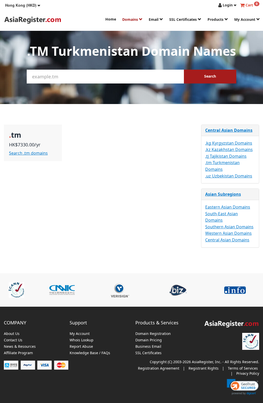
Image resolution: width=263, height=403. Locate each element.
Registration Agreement (158, 368)
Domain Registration (153, 334)
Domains (130, 19)
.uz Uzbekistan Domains (228, 176)
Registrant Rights (204, 368)
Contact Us (13, 340)
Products (216, 19)
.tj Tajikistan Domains (226, 156)
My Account (245, 19)
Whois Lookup (81, 340)
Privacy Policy (247, 373)
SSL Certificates (183, 19)
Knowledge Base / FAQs (90, 353)
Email (154, 19)
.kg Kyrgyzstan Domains (228, 143)
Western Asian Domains (228, 233)
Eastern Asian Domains (227, 207)
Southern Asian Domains (229, 227)
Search (210, 76)
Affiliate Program (18, 353)
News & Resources (20, 346)
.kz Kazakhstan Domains (229, 149)
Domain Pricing (148, 340)
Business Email (148, 346)
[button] (22, 5)
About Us (12, 334)
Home (110, 19)
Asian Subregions (223, 194)
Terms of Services (243, 368)
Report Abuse (81, 346)
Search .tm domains (28, 153)
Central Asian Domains (228, 130)
